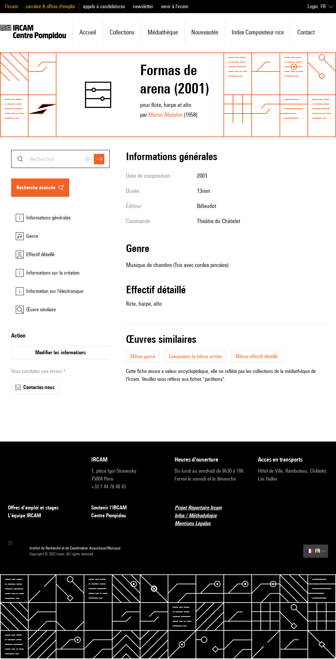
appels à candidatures (104, 6)
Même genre (142, 356)
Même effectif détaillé (257, 356)
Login (312, 6)
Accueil (87, 32)
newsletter (143, 6)
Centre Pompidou (108, 515)
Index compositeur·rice (258, 32)
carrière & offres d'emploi (50, 6)
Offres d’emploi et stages (33, 508)
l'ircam (11, 6)
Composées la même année (195, 356)
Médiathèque (163, 32)
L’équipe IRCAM (24, 515)
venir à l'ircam (174, 6)
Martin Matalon (165, 114)
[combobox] (60, 159)
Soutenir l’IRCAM (109, 508)
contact (306, 32)
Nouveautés (204, 32)
